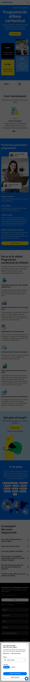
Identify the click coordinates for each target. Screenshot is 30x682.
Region (5, 657)
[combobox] (13, 660)
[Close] (27, 645)
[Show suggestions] (25, 660)
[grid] (15, 667)
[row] (6, 667)
